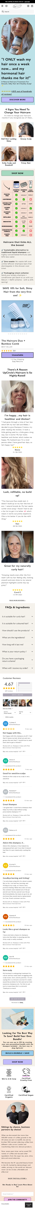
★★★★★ (6, 91)
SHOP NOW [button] (17, 173)
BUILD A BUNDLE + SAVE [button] (17, 1053)
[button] (24, 683)
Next (31, 316)
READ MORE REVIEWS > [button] (17, 600)
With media (9, 717)
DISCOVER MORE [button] (17, 99)
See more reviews (17, 999)
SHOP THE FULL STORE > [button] (17, 1178)
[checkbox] (10, 717)
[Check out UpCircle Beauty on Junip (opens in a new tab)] (21, 1002)
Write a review (17, 695)
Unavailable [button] (28, 1204)
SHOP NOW (27, 1)
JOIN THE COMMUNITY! (17, 1200)
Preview (4, 316)
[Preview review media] (6, 702)
